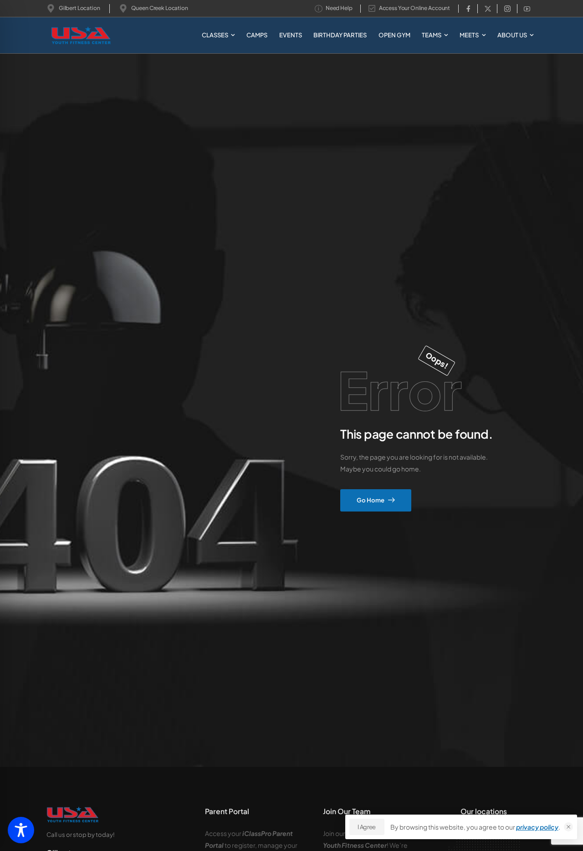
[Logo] (69, 35)
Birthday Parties (340, 35)
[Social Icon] (468, 8)
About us (512, 35)
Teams (431, 35)
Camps (256, 35)
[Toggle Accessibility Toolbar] (21, 830)
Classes (215, 35)
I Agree (367, 827)
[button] (568, 826)
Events (290, 35)
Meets (469, 35)
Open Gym (394, 35)
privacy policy (537, 827)
